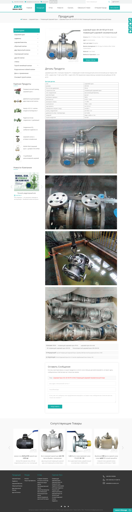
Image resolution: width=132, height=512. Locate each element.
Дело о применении (21, 73)
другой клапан (19, 58)
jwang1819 (45, 2)
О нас (51, 8)
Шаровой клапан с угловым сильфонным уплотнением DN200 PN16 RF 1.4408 (31, 138)
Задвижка (54, 501)
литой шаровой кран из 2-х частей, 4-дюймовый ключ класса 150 (74, 357)
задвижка (17, 38)
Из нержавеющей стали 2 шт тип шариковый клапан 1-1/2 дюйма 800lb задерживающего (106, 457)
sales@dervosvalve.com (33, 2)
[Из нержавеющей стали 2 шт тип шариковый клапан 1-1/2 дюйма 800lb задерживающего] (106, 441)
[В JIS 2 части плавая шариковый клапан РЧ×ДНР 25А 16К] (52, 441)
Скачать (70, 8)
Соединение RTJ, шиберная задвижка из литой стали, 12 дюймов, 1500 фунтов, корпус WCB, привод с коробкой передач (31, 128)
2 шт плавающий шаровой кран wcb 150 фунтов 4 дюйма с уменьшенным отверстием (25, 457)
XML (83, 510)
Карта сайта (77, 510)
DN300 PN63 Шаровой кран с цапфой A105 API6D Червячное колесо (31, 147)
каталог (27, 478)
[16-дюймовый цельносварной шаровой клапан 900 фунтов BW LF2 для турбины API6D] (18, 158)
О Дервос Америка (42, 478)
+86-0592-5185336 (18, 2)
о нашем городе (100, 8)
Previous (11, 186)
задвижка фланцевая (58, 486)
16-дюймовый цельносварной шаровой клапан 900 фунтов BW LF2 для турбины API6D (31, 157)
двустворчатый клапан (22, 50)
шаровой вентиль (20, 42)
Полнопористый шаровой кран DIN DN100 (86, 348)
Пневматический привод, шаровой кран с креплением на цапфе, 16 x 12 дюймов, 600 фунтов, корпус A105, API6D (31, 90)
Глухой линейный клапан (23, 66)
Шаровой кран (33, 19)
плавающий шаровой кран (49, 19)
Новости (60, 8)
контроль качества (42, 480)
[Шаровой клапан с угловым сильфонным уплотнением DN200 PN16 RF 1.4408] (18, 139)
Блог (71, 510)
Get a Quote (114, 8)
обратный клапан (20, 46)
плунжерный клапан (21, 54)
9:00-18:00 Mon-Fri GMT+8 (113, 480)
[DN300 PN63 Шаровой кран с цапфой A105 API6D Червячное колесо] (18, 148)
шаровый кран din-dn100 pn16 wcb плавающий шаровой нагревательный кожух (79, 378)
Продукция (40, 8)
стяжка (16, 62)
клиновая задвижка (57, 488)
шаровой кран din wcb (88, 345)
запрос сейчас (90, 60)
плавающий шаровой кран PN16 (68, 345)
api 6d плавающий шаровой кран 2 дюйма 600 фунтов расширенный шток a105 (79, 353)
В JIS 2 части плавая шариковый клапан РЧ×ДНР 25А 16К (52, 457)
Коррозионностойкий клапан (24, 69)
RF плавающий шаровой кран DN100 (58, 348)
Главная (29, 8)
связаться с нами (84, 8)
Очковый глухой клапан (22, 77)
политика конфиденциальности (94, 510)
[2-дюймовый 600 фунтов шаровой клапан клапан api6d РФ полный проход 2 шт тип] (79, 441)
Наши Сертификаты (30, 480)
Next (41, 186)
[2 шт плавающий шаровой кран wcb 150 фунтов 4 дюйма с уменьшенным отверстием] (25, 441)
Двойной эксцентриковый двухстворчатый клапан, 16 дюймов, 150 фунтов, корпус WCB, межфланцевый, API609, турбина (31, 100)
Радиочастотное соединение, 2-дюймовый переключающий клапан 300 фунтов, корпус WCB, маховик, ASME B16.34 (31, 119)
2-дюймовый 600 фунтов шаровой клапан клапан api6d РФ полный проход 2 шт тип (79, 457)
